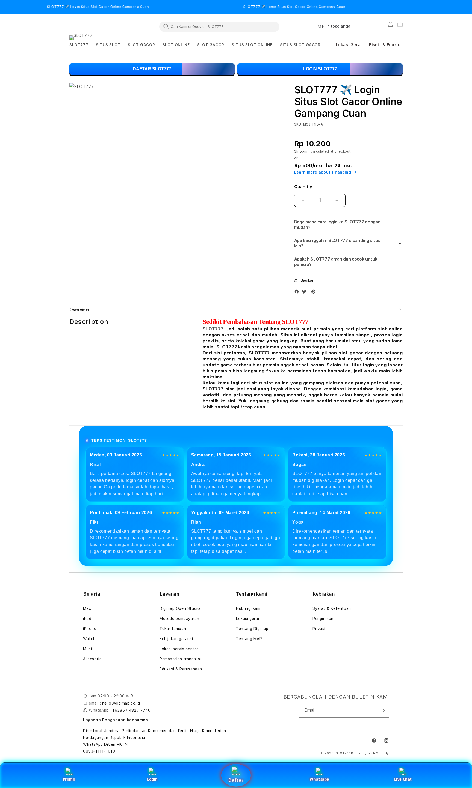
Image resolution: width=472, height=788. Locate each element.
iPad (87, 618)
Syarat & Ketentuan (331, 608)
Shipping (302, 151)
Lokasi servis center (179, 649)
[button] (78, 45)
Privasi (318, 628)
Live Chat (403, 779)
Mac (87, 608)
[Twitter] (305, 293)
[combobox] (219, 26)
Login (152, 779)
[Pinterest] (314, 293)
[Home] (94, 26)
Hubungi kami (248, 608)
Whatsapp (319, 779)
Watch (89, 639)
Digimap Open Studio (180, 608)
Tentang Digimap (252, 628)
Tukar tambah (173, 628)
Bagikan (307, 280)
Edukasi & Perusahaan (181, 669)
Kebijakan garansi (176, 639)
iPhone (89, 628)
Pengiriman (323, 618)
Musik (88, 649)
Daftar (236, 780)
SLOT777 (213, 329)
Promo (69, 779)
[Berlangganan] (383, 711)
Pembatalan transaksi (180, 659)
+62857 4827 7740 (131, 710)
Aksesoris (92, 659)
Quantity (303, 186)
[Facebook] (298, 293)
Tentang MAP (249, 639)
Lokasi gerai (247, 618)
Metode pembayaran (179, 618)
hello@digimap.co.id (121, 703)
